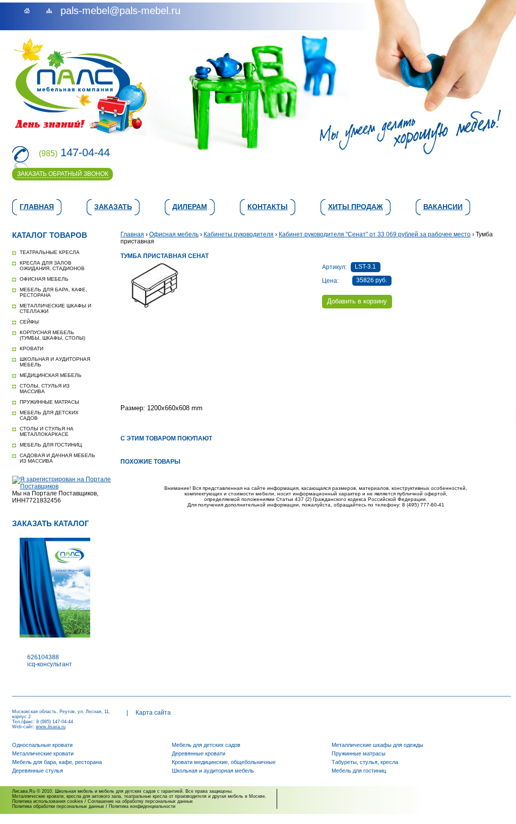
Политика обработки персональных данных (58, 806)
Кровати (31, 348)
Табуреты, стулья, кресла (365, 762)
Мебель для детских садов (206, 745)
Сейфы (29, 322)
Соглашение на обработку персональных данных (140, 801)
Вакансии (443, 207)
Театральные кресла (50, 252)
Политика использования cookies (47, 801)
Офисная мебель (44, 279)
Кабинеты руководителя (239, 234)
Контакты (267, 207)
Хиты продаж (355, 207)
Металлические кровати (43, 753)
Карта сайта (153, 712)
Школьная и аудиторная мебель (213, 771)
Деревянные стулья (37, 771)
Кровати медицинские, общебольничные (224, 762)
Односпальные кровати (42, 745)
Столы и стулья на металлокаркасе (47, 431)
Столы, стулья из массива (45, 388)
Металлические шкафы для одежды (377, 745)
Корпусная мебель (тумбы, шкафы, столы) (52, 335)
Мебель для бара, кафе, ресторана (57, 762)
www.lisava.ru (51, 726)
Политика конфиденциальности (142, 806)
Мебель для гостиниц (51, 445)
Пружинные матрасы (49, 402)
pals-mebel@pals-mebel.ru (120, 10)
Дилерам (189, 207)
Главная (37, 207)
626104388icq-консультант (49, 661)
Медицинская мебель (51, 375)
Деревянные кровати (198, 753)
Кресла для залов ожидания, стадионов (52, 265)
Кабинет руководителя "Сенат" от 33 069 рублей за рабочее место (375, 234)
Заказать (113, 207)
